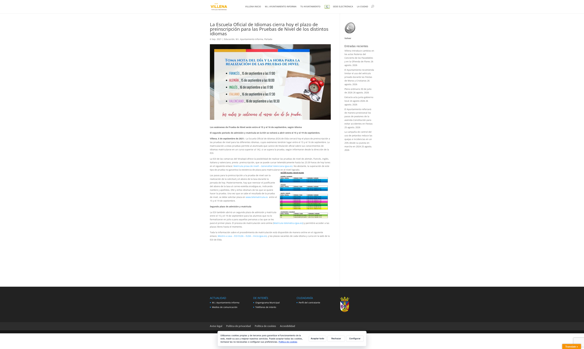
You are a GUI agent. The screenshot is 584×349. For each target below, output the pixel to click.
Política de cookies (265, 326)
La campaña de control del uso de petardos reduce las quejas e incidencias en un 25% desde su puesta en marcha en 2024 (358, 139)
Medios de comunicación (224, 307)
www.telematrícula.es (257, 197)
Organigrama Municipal (267, 302)
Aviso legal (216, 326)
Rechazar (336, 338)
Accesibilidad (287, 326)
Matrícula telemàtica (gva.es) (288, 223)
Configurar (355, 338)
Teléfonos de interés (265, 307)
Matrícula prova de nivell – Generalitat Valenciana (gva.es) (262, 166)
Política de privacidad (238, 326)
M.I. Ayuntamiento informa (249, 39)
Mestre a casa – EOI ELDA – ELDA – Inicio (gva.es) (242, 236)
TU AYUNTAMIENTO (310, 6)
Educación (229, 39)
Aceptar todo (317, 338)
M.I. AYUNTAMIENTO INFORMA (280, 6)
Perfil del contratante (309, 302)
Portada (268, 39)
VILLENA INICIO (253, 6)
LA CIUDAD (362, 6)
